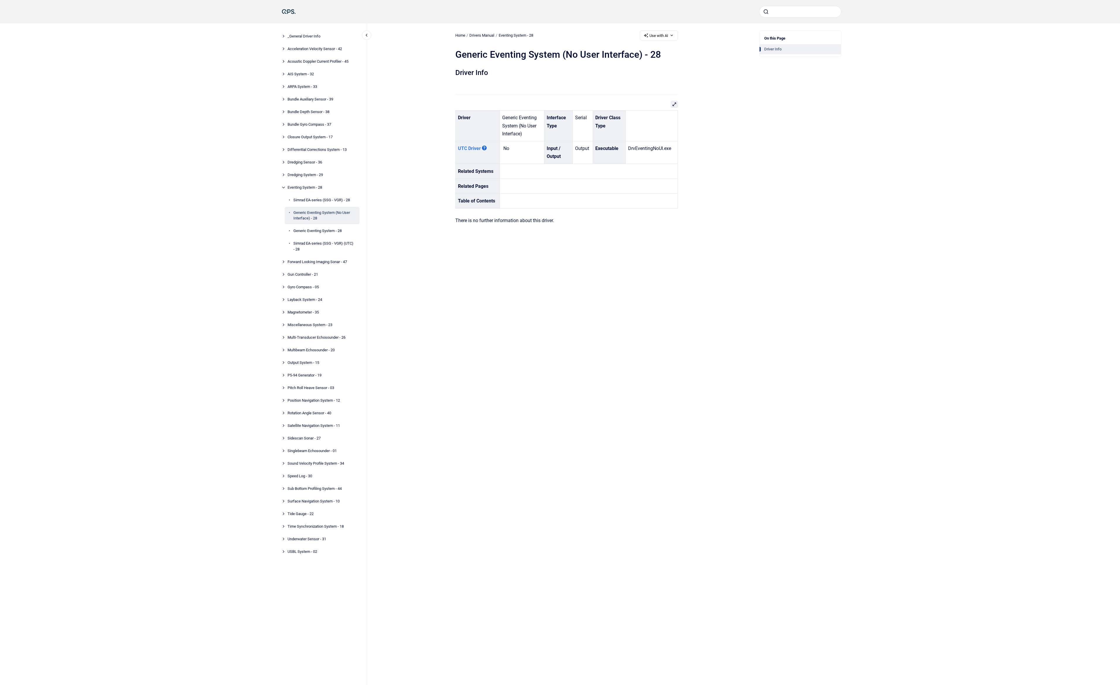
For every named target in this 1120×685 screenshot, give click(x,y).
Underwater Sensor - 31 (307, 539)
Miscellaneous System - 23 (310, 325)
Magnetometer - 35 (303, 312)
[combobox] (800, 11)
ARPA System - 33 (302, 86)
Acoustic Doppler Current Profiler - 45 (318, 61)
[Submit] (766, 11)
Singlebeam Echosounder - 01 (312, 451)
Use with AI (658, 35)
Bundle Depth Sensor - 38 (308, 112)
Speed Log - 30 (300, 476)
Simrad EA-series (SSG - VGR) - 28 (321, 200)
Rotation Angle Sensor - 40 (309, 413)
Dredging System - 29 (305, 175)
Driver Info (773, 49)
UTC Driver (469, 148)
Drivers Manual (481, 35)
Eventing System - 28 (305, 187)
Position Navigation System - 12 (314, 400)
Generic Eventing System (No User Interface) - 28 (321, 215)
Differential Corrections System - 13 (317, 149)
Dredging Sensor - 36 (305, 162)
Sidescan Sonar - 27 (304, 438)
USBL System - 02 (302, 551)
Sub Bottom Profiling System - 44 (315, 488)
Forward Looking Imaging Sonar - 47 (317, 262)
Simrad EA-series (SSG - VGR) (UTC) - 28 (323, 246)
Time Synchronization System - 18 (316, 526)
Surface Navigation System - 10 (314, 501)
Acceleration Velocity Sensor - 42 (315, 49)
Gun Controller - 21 (303, 274)
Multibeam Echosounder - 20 (311, 350)
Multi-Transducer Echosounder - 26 (317, 337)
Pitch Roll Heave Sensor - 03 (311, 388)
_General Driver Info (304, 36)
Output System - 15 (303, 362)
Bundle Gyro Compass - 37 (309, 124)
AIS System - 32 (301, 74)
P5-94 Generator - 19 (305, 375)
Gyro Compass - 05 (303, 287)
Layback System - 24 (305, 299)
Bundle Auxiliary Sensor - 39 (310, 99)
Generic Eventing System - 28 (317, 231)
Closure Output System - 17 (310, 137)
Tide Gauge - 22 (301, 514)
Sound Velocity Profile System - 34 (316, 463)
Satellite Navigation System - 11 (314, 425)
